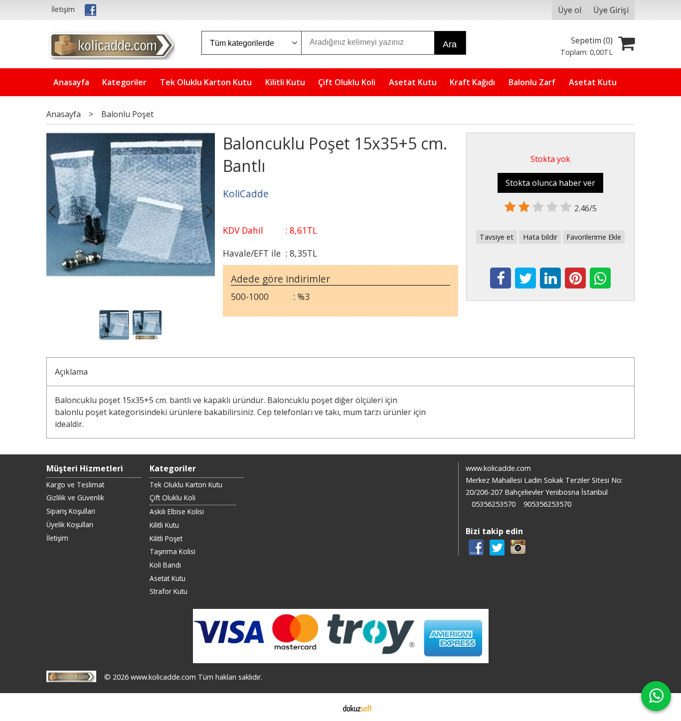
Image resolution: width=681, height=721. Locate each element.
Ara (450, 44)
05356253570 (493, 504)
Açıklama (71, 371)
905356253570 (547, 504)
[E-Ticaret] (357, 707)
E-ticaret (324, 707)
